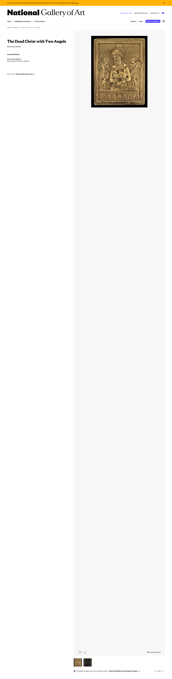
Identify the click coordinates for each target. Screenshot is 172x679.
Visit (9, 21)
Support (133, 21)
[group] (78, 662)
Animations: (155, 13)
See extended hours (141, 13)
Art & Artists (39, 21)
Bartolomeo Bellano (14, 59)
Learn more (74, 3)
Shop (141, 21)
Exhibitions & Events (22, 21)
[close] (164, 3)
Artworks (15, 27)
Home (9, 27)
